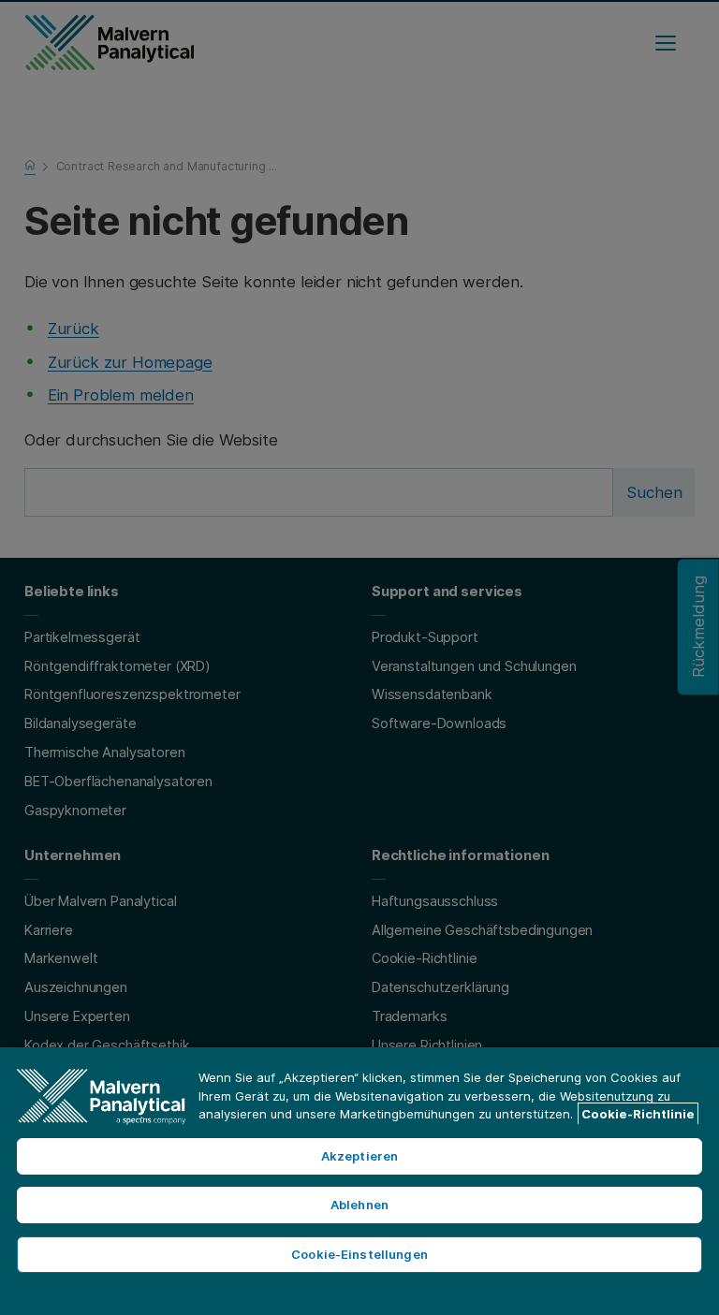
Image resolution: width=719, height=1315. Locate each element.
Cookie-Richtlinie (638, 1113)
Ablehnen (359, 1204)
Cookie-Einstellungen (359, 1254)
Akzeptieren (359, 1155)
